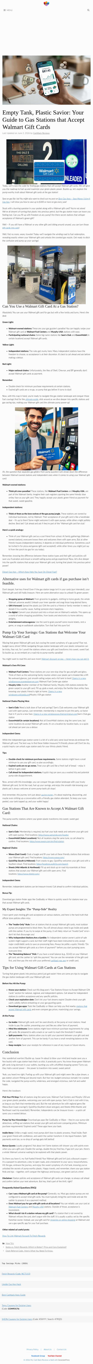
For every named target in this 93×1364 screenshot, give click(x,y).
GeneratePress (64, 1360)
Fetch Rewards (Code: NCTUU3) (16, 1274)
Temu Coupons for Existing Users (16, 1305)
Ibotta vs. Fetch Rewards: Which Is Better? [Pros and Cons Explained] (36, 1247)
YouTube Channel (55, 1356)
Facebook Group (38, 1356)
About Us (48, 1349)
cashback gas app (58, 961)
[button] (88, 10)
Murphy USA (38, 1207)
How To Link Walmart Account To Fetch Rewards (23, 1236)
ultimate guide (31, 399)
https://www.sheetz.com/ (28, 874)
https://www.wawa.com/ (53, 858)
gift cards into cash (10, 228)
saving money (47, 795)
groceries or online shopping (62, 1220)
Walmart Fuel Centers (18, 1207)
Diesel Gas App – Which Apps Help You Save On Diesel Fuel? (29, 572)
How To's (10, 1243)
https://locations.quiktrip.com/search (52, 864)
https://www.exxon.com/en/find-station (47, 841)
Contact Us (61, 1349)
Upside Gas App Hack (11, 1284)
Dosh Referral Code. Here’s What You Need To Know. (29, 1251)
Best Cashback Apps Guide (13, 1295)
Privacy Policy (32, 1349)
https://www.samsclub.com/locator (53, 835)
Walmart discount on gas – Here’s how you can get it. (65, 659)
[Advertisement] (46, 31)
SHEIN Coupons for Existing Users (17, 1319)
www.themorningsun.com (66, 714)
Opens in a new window (44, 714)
